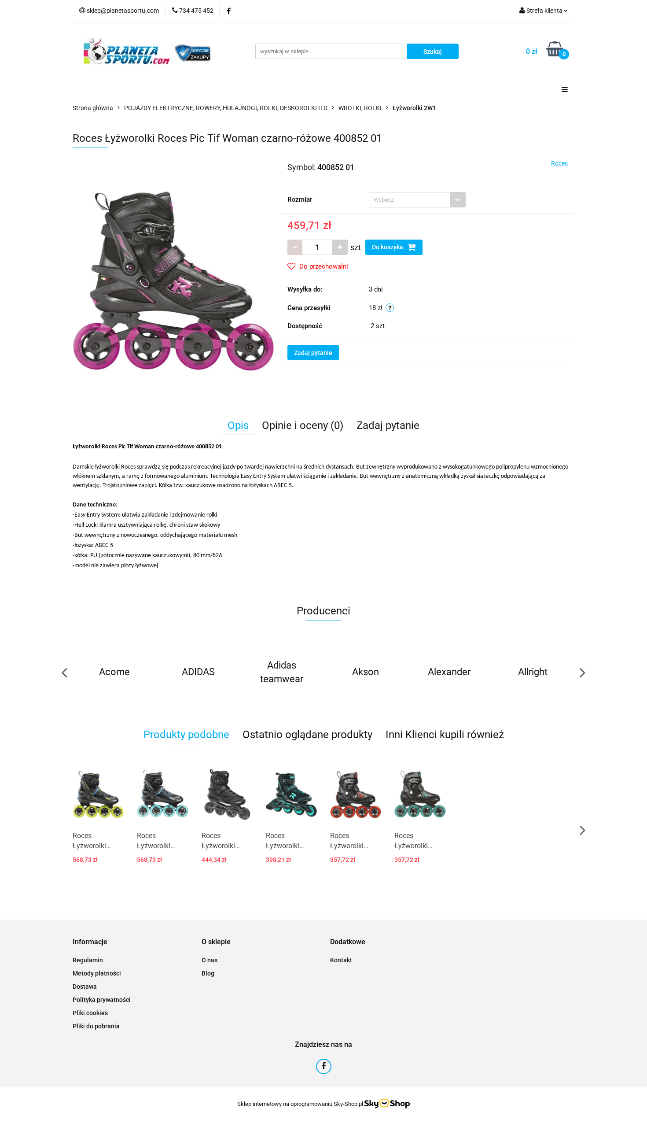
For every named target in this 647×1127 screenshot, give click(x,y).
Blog (208, 973)
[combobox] (417, 199)
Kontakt (341, 960)
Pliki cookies (90, 1012)
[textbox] (409, 199)
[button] (90, 942)
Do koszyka (388, 247)
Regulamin (88, 960)
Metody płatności (97, 973)
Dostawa (85, 986)
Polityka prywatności (102, 999)
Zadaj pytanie (313, 352)
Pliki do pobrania (96, 1026)
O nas (209, 960)
